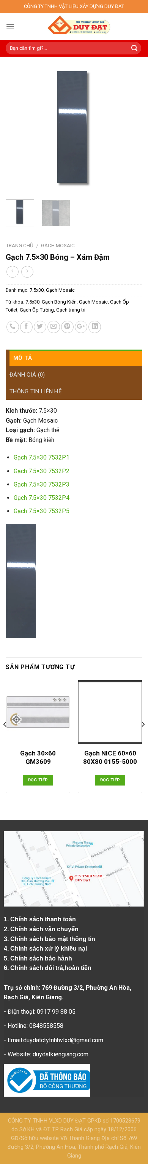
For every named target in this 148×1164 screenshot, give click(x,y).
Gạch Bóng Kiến (59, 302)
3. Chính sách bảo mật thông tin (50, 939)
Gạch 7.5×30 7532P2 (41, 471)
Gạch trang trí (70, 310)
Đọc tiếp (38, 780)
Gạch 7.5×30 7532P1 (41, 457)
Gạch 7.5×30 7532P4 (41, 497)
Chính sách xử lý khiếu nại (49, 948)
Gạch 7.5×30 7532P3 (41, 484)
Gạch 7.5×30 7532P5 (41, 511)
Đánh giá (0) (27, 374)
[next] (130, 129)
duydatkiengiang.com (60, 1054)
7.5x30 (37, 290)
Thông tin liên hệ (35, 391)
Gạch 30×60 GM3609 (38, 757)
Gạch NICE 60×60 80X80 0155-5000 (110, 757)
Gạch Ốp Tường (37, 310)
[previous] (18, 129)
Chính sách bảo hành (42, 958)
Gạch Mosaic (58, 245)
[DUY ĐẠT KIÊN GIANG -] (78, 26)
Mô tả (22, 358)
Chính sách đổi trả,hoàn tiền (50, 968)
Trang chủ (19, 245)
